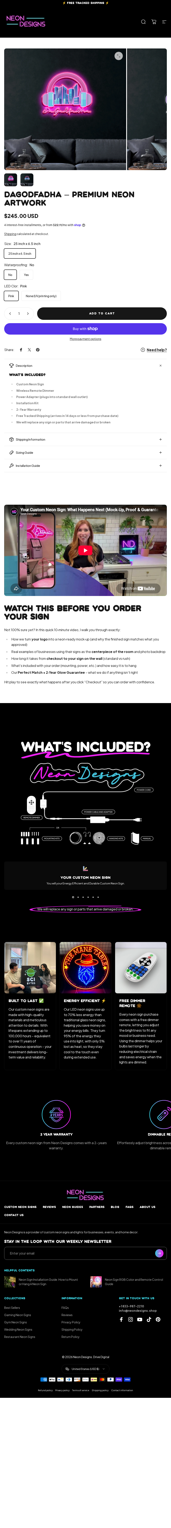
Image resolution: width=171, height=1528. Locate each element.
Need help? (157, 350)
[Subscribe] (159, 1253)
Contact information (122, 1390)
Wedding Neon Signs (18, 1329)
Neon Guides (72, 1207)
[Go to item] (10, 179)
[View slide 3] (83, 897)
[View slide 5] (93, 897)
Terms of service (80, 1390)
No (10, 275)
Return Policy (71, 1337)
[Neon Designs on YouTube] (139, 1319)
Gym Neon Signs (15, 1322)
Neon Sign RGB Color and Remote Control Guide (134, 1282)
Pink (11, 296)
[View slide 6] (98, 897)
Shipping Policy (72, 1329)
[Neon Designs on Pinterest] (158, 1319)
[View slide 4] (88, 897)
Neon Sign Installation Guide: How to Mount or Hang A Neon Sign (48, 1282)
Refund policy (45, 1390)
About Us (147, 1207)
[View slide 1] (72, 897)
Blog (115, 1207)
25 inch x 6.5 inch (19, 253)
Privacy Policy (71, 1322)
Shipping (10, 234)
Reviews (49, 1207)
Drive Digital (101, 1357)
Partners (96, 1207)
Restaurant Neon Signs (19, 1337)
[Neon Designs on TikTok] (148, 1319)
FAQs (129, 1207)
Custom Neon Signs (20, 1207)
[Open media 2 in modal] (118, 56)
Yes (26, 275)
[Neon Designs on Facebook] (121, 1319)
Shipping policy (100, 1390)
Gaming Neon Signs (17, 1315)
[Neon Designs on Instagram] (130, 1319)
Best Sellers (12, 1307)
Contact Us (14, 1215)
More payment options (85, 339)
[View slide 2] (77, 897)
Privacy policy (62, 1390)
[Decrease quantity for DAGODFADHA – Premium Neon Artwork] (9, 314)
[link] (30, 967)
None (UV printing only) (41, 296)
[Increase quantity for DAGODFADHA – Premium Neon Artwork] (29, 314)
